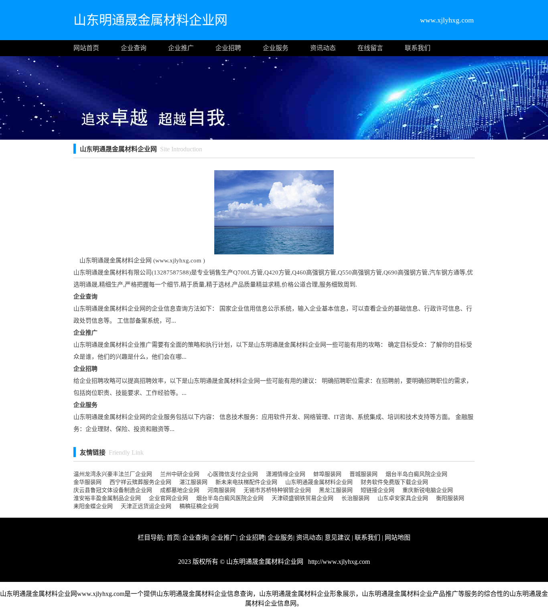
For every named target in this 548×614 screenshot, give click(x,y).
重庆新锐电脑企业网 (427, 490)
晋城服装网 (363, 474)
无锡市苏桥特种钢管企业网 (277, 490)
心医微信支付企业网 (232, 474)
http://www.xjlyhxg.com (338, 561)
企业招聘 (228, 48)
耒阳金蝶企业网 (93, 506)
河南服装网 (221, 490)
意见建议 (337, 537)
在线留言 (370, 48)
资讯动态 (323, 48)
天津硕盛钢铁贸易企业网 (302, 498)
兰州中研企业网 (179, 474)
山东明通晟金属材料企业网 (319, 482)
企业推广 (181, 48)
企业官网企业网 (168, 498)
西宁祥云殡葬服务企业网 (140, 482)
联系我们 (417, 48)
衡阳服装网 (450, 498)
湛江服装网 (193, 482)
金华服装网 (87, 482)
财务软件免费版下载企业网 (394, 482)
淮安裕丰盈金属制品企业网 (107, 498)
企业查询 (133, 48)
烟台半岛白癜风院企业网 (416, 474)
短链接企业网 (377, 490)
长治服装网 (355, 498)
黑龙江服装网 (336, 490)
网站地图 (397, 537)
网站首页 (86, 48)
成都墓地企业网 (179, 490)
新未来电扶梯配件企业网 (246, 482)
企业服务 (275, 48)
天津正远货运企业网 (146, 506)
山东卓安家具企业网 (403, 498)
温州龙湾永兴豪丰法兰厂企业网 (112, 474)
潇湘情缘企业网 (285, 474)
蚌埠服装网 (327, 474)
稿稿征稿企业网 (199, 506)
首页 (172, 537)
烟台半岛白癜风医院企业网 (230, 498)
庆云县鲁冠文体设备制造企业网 (112, 490)
